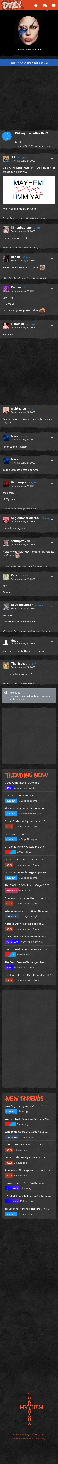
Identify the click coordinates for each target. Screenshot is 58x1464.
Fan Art (26, 890)
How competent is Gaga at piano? (25, 872)
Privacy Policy (21, 1434)
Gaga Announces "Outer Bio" (22, 782)
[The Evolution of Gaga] (29, 34)
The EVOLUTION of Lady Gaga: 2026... (28, 885)
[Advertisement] (29, 96)
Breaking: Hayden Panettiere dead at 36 (29, 975)
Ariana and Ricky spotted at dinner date (29, 898)
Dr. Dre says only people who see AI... (28, 859)
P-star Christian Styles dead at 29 (25, 821)
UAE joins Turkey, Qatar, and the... (25, 846)
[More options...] (52, 159)
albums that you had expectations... (27, 808)
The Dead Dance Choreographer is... (27, 962)
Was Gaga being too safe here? (24, 795)
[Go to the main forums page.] (44, 5)
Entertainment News (28, 826)
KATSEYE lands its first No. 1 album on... (29, 1195)
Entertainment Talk (30, 813)
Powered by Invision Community (29, 1438)
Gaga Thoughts (46, 145)
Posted (23, 160)
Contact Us (38, 1434)
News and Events (25, 787)
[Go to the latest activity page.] (35, 5)
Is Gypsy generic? (15, 834)
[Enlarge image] (29, 189)
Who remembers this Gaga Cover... (26, 910)
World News (25, 852)
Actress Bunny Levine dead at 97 (25, 923)
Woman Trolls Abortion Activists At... (27, 949)
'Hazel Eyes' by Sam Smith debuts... (26, 936)
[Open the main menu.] (53, 5)
